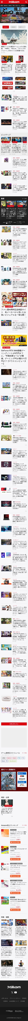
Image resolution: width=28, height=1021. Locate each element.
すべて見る (24, 198)
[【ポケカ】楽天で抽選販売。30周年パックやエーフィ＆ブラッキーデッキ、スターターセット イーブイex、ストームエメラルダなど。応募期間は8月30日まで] (21, 943)
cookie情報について (14, 1001)
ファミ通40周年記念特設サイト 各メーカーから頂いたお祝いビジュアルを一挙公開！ (13, 312)
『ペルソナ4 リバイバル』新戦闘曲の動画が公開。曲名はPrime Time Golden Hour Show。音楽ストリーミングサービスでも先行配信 (20, 258)
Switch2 (6, 5)
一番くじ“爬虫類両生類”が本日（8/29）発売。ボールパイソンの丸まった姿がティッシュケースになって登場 (20, 700)
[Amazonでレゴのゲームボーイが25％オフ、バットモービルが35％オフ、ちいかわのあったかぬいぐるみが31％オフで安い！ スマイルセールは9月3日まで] (6, 242)
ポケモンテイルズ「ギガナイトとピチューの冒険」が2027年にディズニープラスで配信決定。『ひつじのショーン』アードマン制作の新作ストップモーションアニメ (20, 650)
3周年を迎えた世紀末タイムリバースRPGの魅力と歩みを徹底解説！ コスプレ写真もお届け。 (20, 440)
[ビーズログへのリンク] (19, 1011)
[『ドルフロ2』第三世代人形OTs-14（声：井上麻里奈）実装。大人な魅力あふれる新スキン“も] (7, 802)
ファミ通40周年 (9, 306)
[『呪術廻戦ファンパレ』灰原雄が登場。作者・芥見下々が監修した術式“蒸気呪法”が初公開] (6, 97)
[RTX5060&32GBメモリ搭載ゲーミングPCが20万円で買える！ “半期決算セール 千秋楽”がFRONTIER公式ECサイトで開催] (6, 269)
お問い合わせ (5, 998)
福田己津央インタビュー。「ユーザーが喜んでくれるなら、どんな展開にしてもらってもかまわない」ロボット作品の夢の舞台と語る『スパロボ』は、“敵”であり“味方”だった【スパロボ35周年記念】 (6, 931)
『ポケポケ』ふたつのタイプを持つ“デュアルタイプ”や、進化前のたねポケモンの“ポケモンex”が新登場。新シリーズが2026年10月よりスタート (20, 597)
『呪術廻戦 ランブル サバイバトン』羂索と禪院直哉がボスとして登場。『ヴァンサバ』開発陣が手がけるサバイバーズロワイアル (7, 68)
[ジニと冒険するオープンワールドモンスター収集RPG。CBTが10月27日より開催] (6, 674)
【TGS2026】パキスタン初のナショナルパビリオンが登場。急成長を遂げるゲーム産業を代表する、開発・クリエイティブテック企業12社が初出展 (20, 558)
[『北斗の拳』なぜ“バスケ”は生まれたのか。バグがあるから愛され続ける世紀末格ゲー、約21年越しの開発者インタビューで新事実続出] (21, 922)
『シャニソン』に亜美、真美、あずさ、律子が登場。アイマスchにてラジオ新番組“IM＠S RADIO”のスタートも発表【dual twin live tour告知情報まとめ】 (20, 713)
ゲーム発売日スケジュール (10, 753)
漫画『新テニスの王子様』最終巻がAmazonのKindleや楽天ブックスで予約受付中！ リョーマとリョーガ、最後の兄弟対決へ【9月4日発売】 (20, 284)
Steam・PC (5, 761)
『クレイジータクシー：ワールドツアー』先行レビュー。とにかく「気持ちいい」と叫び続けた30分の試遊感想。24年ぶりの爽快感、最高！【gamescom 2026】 (20, 454)
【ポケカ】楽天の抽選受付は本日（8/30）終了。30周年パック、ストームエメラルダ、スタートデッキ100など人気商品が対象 (20, 232)
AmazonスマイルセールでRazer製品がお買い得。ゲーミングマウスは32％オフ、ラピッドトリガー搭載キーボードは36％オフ (20, 427)
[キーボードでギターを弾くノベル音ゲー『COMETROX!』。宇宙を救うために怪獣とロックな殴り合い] (6, 186)
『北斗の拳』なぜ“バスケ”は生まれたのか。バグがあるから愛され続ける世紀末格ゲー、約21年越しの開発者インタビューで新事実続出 (21, 931)
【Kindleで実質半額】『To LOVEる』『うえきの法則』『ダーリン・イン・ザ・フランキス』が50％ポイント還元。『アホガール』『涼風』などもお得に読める (20, 663)
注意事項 (5, 1001)
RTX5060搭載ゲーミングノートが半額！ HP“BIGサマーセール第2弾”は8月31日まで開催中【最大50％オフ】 (20, 519)
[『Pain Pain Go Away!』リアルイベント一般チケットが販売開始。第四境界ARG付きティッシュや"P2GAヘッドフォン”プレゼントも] (6, 634)
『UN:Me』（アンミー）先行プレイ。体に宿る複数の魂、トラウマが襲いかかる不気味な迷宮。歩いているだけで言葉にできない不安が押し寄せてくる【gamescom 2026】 (17, 148)
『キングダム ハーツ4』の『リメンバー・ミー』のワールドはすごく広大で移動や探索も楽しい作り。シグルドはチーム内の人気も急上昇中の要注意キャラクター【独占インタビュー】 (7, 951)
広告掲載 (22, 1001)
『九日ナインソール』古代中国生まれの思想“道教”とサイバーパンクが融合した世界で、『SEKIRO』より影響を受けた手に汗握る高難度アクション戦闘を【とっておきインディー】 (20, 125)
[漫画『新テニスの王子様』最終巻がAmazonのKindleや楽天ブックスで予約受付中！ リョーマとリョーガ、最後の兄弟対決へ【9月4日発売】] (6, 282)
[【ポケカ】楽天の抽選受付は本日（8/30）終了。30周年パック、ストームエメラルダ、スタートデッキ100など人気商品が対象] (6, 229)
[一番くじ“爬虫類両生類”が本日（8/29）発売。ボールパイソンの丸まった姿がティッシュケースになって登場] (6, 699)
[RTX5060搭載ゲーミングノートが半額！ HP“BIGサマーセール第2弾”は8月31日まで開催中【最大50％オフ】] (6, 517)
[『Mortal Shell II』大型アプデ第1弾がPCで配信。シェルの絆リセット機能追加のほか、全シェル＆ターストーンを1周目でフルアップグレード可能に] (6, 372)
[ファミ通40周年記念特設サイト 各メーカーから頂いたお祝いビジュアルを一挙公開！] (14, 299)
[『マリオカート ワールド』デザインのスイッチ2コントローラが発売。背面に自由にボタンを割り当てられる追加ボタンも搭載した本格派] (6, 411)
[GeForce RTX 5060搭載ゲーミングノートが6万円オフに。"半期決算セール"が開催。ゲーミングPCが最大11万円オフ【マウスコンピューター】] (14, 340)
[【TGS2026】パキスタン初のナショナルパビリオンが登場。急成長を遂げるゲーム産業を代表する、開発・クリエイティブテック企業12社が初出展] (6, 555)
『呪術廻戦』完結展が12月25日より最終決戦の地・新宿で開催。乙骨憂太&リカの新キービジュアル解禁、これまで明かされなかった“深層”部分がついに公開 (21, 68)
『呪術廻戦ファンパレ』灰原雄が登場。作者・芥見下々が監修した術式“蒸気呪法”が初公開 (20, 99)
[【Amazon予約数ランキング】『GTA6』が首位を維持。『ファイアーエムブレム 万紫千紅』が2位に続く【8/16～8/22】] (6, 568)
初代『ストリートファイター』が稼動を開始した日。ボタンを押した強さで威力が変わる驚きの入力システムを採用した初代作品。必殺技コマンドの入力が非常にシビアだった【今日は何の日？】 (20, 388)
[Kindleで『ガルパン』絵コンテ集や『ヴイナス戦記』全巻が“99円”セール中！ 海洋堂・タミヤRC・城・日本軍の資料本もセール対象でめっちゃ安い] (6, 173)
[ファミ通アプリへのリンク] (9, 1011)
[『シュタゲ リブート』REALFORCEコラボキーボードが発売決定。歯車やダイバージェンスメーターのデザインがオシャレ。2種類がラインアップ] (6, 608)
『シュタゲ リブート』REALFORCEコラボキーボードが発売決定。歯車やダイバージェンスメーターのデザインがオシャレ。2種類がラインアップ (20, 610)
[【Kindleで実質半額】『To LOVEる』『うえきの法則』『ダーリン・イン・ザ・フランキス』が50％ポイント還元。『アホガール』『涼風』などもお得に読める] (6, 660)
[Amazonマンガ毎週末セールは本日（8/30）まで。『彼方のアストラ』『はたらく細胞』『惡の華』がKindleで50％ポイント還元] (6, 109)
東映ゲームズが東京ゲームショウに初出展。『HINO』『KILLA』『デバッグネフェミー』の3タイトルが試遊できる (13, 48)
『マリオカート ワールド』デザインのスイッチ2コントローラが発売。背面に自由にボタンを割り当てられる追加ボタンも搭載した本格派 (20, 414)
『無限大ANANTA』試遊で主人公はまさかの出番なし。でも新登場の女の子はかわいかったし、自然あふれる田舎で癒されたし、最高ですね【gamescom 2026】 (14, 18)
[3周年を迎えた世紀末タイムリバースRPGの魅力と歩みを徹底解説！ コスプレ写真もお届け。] (6, 438)
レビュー (15, 142)
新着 (2, 5)
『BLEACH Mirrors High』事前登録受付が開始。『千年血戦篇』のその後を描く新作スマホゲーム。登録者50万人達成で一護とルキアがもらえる (20, 584)
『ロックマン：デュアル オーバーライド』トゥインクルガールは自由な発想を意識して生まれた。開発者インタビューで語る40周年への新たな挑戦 (20, 531)
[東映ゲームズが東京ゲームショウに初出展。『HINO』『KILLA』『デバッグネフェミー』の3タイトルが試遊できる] (14, 37)
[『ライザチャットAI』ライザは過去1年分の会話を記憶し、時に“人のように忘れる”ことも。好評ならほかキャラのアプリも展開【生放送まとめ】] (6, 139)
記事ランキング (22, 27)
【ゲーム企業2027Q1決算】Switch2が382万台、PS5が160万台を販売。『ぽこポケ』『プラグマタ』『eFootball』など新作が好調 (20, 493)
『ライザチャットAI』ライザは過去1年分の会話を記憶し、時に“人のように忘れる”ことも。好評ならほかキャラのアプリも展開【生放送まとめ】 (6, 148)
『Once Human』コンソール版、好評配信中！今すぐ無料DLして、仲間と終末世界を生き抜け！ (20, 506)
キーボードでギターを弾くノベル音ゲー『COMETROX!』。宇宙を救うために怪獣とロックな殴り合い (20, 188)
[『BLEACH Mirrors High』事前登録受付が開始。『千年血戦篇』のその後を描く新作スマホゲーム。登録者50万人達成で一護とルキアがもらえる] (6, 581)
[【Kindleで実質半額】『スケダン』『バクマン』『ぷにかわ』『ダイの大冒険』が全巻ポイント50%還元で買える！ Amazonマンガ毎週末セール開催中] (6, 398)
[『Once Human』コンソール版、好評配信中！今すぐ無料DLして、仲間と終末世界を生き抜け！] (6, 504)
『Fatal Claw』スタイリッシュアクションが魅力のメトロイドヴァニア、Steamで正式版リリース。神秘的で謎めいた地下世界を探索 (20, 480)
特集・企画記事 (16, 107)
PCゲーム (18, 5)
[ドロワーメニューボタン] (2, 2)
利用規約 (24, 998)
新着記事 (13, 27)
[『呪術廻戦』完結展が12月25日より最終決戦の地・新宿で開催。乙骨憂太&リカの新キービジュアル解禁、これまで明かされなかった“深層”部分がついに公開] (21, 59)
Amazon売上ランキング (9, 825)
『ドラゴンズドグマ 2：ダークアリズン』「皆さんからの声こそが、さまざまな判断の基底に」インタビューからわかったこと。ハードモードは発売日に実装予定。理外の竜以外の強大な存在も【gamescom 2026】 (20, 544)
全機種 (3, 758)
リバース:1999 (18, 435)
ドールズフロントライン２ (8, 806)
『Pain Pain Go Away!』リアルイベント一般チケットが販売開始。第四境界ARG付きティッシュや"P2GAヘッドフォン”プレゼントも (20, 636)
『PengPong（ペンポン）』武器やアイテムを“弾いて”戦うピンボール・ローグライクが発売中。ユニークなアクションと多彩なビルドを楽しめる (20, 467)
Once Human (17, 501)
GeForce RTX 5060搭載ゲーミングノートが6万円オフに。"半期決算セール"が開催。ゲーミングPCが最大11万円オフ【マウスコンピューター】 (14, 357)
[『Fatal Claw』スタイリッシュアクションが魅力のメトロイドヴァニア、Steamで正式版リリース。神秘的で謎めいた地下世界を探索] (6, 477)
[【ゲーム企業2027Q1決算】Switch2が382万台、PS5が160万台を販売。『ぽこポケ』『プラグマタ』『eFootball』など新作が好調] (6, 491)
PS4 (23, 758)
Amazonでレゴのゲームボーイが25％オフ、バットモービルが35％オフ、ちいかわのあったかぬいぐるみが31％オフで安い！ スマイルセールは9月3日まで (20, 245)
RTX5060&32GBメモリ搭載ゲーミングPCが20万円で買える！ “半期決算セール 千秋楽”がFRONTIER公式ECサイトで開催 (20, 271)
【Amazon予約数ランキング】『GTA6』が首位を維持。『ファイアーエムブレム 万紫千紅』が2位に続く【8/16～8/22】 (20, 571)
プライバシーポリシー (15, 998)
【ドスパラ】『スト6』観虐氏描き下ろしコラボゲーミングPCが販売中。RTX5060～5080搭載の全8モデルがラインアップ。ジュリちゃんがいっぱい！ (20, 162)
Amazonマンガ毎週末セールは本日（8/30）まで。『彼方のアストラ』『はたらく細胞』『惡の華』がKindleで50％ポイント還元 (20, 111)
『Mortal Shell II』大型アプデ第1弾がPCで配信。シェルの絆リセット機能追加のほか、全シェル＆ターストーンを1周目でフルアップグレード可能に (20, 374)
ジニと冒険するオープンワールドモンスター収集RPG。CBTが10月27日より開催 (20, 675)
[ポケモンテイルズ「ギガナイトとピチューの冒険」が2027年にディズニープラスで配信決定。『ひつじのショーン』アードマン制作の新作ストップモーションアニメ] (6, 647)
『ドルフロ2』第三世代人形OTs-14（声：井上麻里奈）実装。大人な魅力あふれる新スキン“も (7, 811)
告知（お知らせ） (16, 632)
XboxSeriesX (13, 761)
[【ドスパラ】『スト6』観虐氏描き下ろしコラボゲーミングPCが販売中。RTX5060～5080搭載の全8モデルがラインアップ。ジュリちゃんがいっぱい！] (6, 160)
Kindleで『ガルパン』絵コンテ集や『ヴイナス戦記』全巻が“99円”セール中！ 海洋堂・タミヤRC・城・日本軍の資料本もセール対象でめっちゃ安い (20, 176)
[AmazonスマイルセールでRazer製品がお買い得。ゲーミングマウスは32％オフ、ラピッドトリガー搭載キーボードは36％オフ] (6, 424)
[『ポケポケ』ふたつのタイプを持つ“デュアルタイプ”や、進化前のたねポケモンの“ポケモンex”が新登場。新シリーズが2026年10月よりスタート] (6, 595)
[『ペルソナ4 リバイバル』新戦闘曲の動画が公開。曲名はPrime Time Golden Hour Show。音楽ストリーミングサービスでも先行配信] (6, 256)
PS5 (14, 5)
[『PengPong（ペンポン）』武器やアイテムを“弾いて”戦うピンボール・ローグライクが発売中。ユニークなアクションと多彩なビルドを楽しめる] (6, 464)
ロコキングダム (18, 671)
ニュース (4, 44)
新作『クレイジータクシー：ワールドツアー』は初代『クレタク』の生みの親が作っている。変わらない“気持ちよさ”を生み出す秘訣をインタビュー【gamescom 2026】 (20, 325)
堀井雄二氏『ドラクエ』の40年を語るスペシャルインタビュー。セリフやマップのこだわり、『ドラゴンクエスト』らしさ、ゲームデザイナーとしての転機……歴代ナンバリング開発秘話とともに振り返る (20, 971)
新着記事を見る (14, 724)
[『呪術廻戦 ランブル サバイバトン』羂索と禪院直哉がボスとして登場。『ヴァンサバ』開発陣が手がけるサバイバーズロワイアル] (7, 59)
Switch (10, 5)
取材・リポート (5, 15)
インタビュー (16, 320)
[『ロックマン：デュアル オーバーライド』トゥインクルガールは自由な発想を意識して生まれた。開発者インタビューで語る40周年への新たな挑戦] (6, 529)
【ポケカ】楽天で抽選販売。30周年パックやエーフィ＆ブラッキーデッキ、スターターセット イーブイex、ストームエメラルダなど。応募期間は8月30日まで (21, 951)
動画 (2, 198)
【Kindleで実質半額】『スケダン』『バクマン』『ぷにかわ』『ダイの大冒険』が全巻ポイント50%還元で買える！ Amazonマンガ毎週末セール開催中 (20, 401)
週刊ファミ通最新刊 (8, 769)
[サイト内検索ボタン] (26, 2)
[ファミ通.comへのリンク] (14, 2)
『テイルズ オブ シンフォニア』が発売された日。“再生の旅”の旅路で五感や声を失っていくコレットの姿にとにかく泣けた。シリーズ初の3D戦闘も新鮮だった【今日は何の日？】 (20, 688)
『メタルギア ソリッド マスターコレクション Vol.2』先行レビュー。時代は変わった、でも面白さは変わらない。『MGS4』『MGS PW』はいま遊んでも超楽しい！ (6, 971)
